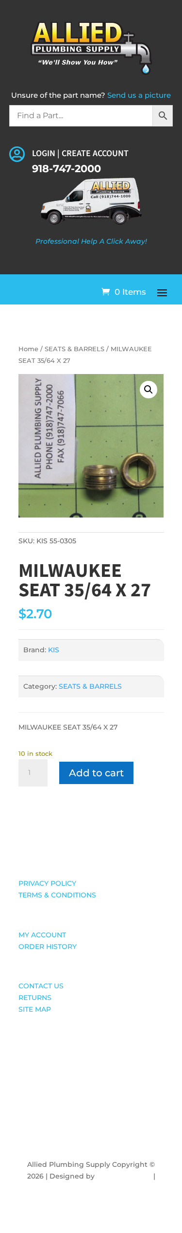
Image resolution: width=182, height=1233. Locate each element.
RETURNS (34, 997)
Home (28, 349)
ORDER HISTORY (47, 946)
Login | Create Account (80, 153)
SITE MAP (34, 1009)
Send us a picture (139, 95)
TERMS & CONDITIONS (57, 895)
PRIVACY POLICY (47, 883)
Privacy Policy (91, 1187)
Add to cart (96, 773)
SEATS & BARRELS (74, 349)
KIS (53, 649)
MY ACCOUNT (42, 934)
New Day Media (124, 1176)
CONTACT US (41, 986)
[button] (148, 389)
